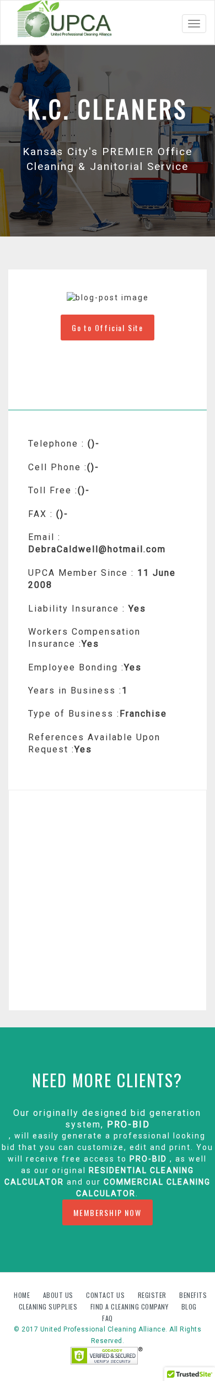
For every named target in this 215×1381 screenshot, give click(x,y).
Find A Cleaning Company (130, 1306)
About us (59, 1295)
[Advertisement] (107, 900)
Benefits (193, 1295)
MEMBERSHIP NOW (107, 1212)
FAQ (107, 1318)
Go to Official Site (107, 327)
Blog (189, 1306)
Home (23, 1295)
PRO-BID (128, 1124)
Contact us (106, 1295)
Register (152, 1295)
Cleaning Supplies (49, 1306)
